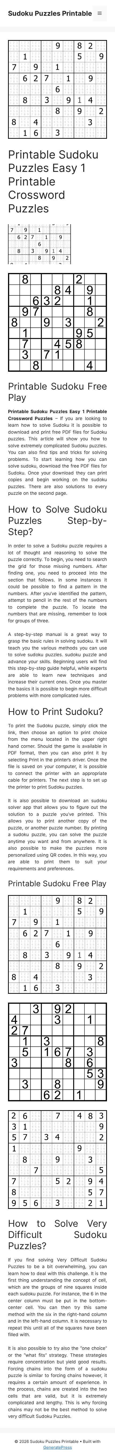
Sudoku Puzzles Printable (50, 13)
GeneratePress (57, 1447)
